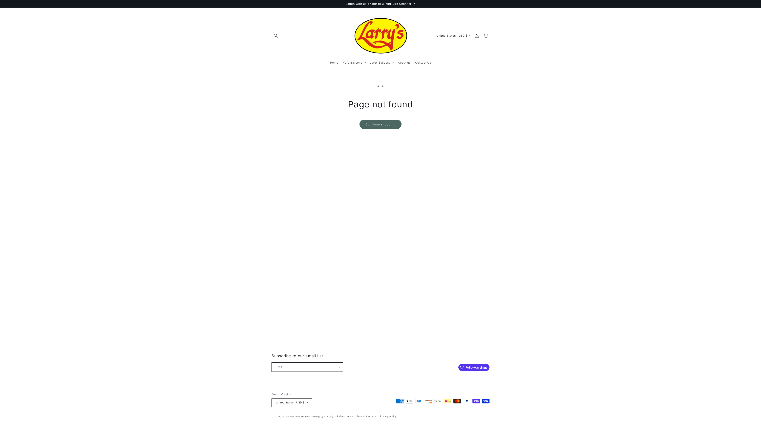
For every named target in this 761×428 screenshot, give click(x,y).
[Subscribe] (338, 367)
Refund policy (345, 416)
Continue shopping (380, 124)
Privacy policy (388, 416)
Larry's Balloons (291, 416)
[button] (276, 35)
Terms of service (366, 416)
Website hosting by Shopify (317, 416)
